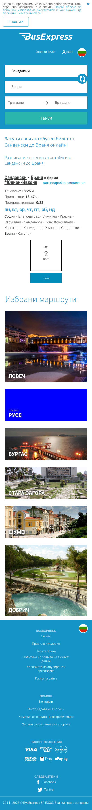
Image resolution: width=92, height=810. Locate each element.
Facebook (49, 782)
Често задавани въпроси (46, 709)
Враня (37, 177)
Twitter (49, 789)
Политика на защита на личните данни (46, 659)
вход (69, 51)
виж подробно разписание (64, 183)
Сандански (15, 177)
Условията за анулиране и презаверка (46, 669)
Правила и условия (46, 643)
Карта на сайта (46, 678)
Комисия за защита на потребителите (46, 716)
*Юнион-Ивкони (20, 182)
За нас (46, 636)
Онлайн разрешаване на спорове (46, 724)
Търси (46, 118)
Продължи (16, 21)
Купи (46, 278)
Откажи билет (46, 51)
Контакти (46, 701)
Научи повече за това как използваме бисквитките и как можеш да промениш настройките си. (42, 10)
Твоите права (46, 651)
